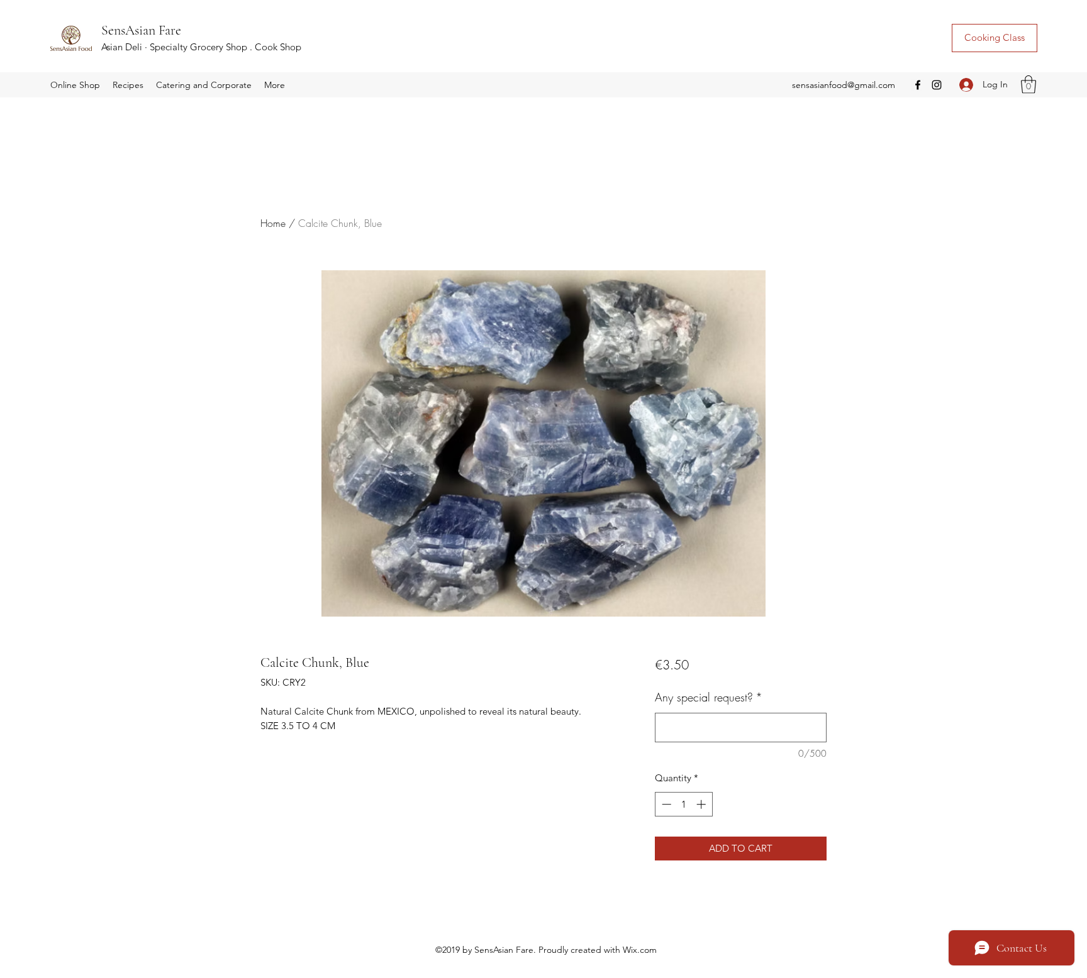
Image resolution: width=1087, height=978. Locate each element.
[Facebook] (917, 85)
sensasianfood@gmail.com (843, 85)
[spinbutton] (683, 804)
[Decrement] (665, 804)
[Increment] (702, 804)
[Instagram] (936, 85)
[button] (75, 84)
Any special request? (708, 697)
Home (273, 223)
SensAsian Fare (141, 30)
